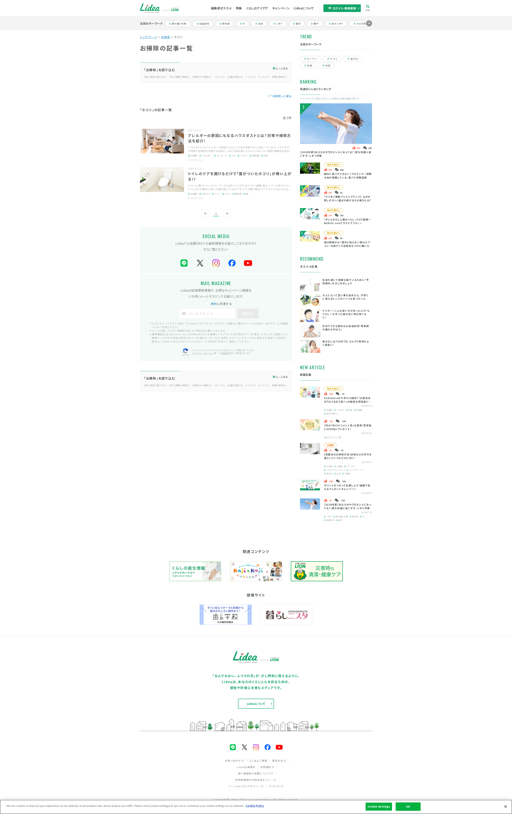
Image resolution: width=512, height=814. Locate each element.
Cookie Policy (255, 806)
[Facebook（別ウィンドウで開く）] (232, 263)
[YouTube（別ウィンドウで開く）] (248, 263)
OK (408, 806)
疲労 (300, 23)
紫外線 (228, 23)
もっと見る (282, 68)
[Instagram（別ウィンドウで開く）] (216, 263)
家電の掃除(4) (279, 76)
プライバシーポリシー (202, 353)
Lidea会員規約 (246, 767)
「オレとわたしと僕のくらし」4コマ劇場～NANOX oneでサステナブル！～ (347, 221)
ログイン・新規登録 (344, 8)
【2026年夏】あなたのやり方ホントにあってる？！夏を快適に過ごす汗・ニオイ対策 (347, 506)
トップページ (148, 37)
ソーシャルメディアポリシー (244, 786)
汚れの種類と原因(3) (179, 76)
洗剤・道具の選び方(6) (155, 76)
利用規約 (225, 353)
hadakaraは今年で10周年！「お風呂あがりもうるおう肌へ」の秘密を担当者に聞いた (348, 401)
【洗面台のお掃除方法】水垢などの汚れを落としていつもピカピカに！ (348, 456)
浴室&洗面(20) (235, 76)
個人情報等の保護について (254, 773)
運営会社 (277, 760)
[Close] (505, 806)
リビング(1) (219, 76)
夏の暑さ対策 (178, 23)
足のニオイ (337, 23)
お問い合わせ (233, 760)
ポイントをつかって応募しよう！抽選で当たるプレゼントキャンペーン (347, 487)
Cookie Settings (379, 806)
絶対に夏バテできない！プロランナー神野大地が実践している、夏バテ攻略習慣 (348, 175)
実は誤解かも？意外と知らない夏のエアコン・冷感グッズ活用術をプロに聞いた (347, 243)
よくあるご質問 (258, 760)
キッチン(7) (263, 76)
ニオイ (281, 23)
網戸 (318, 23)
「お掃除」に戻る (281, 96)
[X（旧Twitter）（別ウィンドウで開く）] (200, 263)
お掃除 (165, 37)
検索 (368, 10)
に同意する (221, 304)
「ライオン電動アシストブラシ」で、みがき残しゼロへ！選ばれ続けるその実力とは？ (348, 198)
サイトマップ (276, 786)
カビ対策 (362, 23)
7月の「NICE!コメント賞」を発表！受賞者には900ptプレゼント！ (348, 427)
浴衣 (262, 23)
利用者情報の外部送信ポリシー (254, 779)
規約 (214, 304)
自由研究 (205, 23)
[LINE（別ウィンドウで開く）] (184, 263)
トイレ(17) (251, 76)
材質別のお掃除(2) (202, 76)
